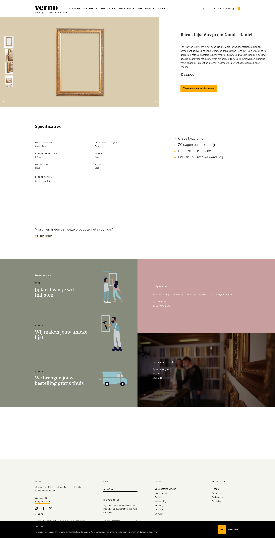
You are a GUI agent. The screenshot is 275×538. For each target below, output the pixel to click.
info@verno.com (161, 306)
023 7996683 (159, 302)
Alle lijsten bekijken (43, 236)
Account (217, 8)
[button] (3, 101)
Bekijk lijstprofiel (42, 181)
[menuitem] (74, 8)
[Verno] (46, 8)
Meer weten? (234, 530)
